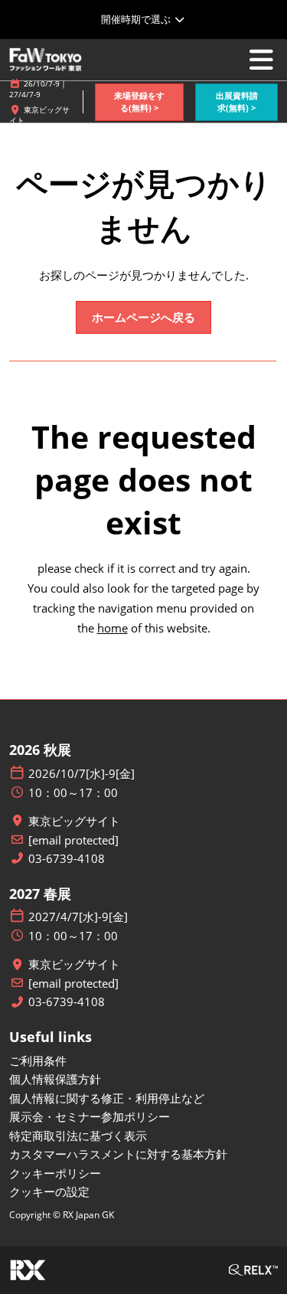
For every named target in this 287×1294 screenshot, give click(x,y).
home (112, 628)
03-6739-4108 (66, 858)
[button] (139, 102)
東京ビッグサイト (74, 821)
